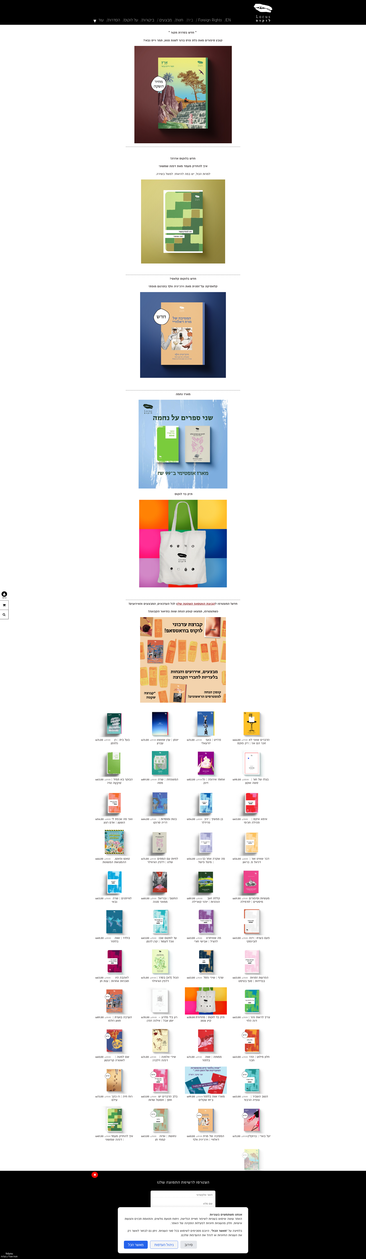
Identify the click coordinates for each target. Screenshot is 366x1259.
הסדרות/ (113, 20)
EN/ (228, 20)
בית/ (189, 20)
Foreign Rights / (209, 20)
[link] (183, 94)
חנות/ (179, 20)
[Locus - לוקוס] (262, 12)
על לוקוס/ (130, 20)
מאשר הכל (136, 1244)
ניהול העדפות (164, 1244)
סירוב (189, 1244)
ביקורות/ (147, 20)
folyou (9, 1255)
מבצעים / (164, 20)
